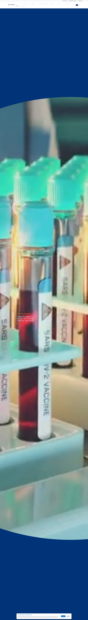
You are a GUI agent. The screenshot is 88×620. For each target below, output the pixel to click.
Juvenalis (22, 6)
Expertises (33, 3)
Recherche (80, 0)
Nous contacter (65, 3)
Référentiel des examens (72, 0)
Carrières (51, 3)
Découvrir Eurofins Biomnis (24, 323)
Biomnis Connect (65, 0)
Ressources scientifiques (42, 3)
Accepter (63, 616)
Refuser (68, 616)
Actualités (58, 3)
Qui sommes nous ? (24, 3)
